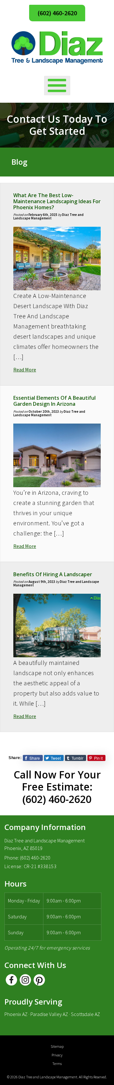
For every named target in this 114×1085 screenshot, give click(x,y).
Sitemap (57, 1046)
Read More (24, 369)
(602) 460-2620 (57, 13)
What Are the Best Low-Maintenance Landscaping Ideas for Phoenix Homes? (57, 201)
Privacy (57, 1055)
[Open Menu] (57, 85)
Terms (57, 1063)
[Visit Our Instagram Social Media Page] (25, 980)
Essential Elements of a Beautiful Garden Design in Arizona (54, 400)
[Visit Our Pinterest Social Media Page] (39, 980)
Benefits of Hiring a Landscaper (52, 574)
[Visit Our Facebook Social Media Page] (11, 980)
